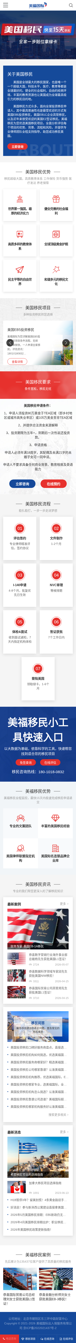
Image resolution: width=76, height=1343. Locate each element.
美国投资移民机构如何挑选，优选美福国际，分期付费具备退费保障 (40, 1054)
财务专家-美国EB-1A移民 (27, 946)
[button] (66, 343)
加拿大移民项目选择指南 (45, 1183)
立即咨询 (17, 146)
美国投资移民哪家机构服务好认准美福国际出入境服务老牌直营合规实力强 (40, 1106)
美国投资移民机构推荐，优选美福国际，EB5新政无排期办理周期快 (40, 1077)
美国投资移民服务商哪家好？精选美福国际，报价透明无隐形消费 (40, 1062)
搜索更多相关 (59, 1114)
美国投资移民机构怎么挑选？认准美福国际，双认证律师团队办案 (40, 1092)
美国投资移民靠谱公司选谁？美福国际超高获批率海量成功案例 (40, 1099)
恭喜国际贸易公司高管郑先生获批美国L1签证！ (48, 990)
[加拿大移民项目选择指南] (16, 1187)
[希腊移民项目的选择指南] (38, 1157)
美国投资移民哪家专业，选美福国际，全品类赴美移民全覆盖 (40, 1084)
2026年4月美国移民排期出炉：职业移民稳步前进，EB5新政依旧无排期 (40, 1222)
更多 (64, 903)
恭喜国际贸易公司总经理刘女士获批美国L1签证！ (19, 1299)
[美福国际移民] (38, 5)
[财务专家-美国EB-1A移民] (38, 929)
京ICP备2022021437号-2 (40, 1328)
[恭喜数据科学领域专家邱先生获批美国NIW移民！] (16, 975)
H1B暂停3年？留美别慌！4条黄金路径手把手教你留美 (40, 1200)
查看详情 (17, 361)
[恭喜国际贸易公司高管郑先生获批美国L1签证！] (16, 992)
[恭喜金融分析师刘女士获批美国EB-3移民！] (56, 1279)
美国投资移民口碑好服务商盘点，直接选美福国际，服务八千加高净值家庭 (40, 1047)
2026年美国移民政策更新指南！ (32, 1229)
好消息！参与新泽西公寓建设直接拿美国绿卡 (40, 1207)
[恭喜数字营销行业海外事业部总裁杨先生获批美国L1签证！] (16, 959)
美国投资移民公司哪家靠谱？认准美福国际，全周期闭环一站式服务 (40, 1069)
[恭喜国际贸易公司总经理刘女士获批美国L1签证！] (20, 1279)
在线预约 (53, 484)
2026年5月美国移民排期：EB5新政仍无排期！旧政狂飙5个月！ (40, 1214)
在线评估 (50, 762)
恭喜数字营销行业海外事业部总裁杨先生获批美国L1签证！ (48, 957)
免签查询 (26, 762)
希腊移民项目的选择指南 (27, 1174)
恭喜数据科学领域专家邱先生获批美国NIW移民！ (48, 973)
